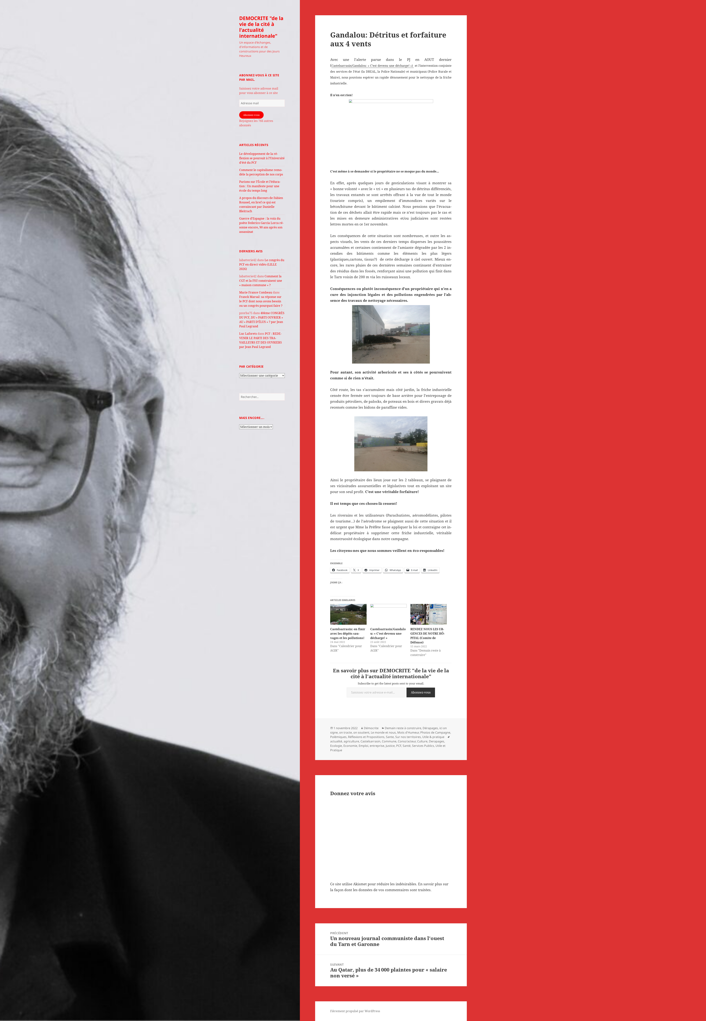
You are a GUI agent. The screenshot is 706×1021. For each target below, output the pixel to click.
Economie (350, 746)
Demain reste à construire (403, 728)
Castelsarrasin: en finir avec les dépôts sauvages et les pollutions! (347, 633)
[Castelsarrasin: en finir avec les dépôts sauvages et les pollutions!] (348, 614)
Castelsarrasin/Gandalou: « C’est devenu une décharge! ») (372, 66)
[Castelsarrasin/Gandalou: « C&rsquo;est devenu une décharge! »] (388, 614)
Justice (390, 746)
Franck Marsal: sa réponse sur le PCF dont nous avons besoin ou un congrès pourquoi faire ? (260, 301)
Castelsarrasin (370, 741)
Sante (390, 737)
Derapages (436, 741)
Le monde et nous (383, 732)
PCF (398, 746)
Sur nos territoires (408, 737)
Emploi (363, 746)
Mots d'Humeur (408, 732)
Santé (407, 746)
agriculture (351, 741)
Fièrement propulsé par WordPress (355, 1011)
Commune (389, 741)
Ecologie (336, 746)
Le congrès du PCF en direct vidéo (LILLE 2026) (261, 264)
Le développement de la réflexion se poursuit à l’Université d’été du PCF (262, 158)
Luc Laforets (248, 334)
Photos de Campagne (435, 732)
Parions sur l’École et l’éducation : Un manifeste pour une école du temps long (259, 186)
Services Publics (423, 746)
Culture (422, 741)
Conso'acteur (407, 741)
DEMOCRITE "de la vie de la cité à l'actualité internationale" (261, 27)
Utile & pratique (433, 737)
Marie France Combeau (255, 292)
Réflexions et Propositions (366, 737)
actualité (336, 741)
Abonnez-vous (251, 115)
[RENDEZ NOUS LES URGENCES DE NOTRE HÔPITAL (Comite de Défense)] (428, 614)
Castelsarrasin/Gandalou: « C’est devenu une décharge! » (388, 633)
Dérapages (430, 728)
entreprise (377, 746)
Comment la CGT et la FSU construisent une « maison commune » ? (260, 280)
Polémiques (338, 737)
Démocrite (371, 728)
